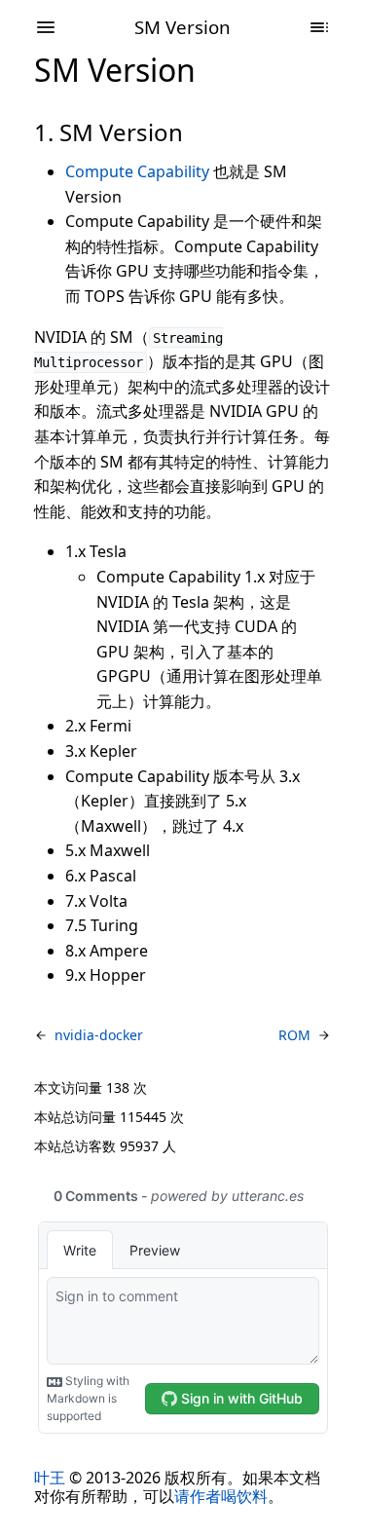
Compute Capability (137, 171)
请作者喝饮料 (221, 1496)
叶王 (49, 1477)
